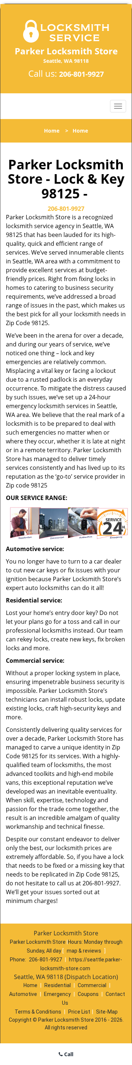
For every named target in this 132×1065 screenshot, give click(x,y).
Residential (57, 985)
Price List (79, 1012)
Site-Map (107, 1012)
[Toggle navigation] (118, 106)
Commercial (92, 985)
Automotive (23, 994)
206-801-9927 (81, 74)
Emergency (57, 994)
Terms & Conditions (38, 1012)
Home (51, 130)
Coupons (88, 994)
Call (68, 1054)
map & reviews (84, 951)
